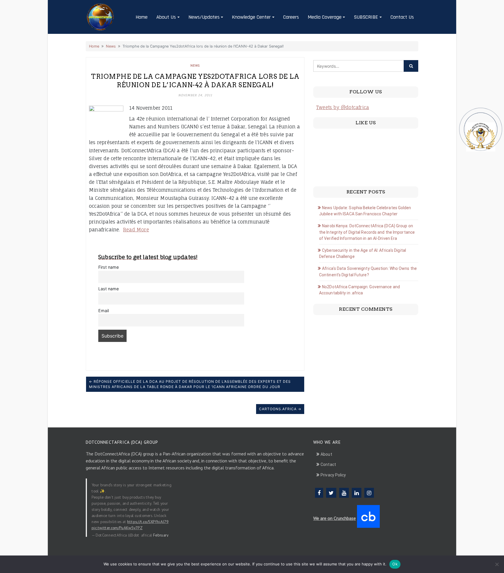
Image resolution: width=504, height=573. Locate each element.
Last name (108, 288)
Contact (328, 464)
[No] (497, 564)
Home (142, 17)
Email (103, 310)
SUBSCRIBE (366, 17)
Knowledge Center (251, 17)
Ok (395, 564)
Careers (291, 17)
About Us (166, 17)
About (326, 454)
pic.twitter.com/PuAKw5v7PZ (117, 527)
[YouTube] (344, 493)
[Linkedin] (356, 493)
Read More (136, 230)
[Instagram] (369, 493)
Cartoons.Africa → (280, 409)
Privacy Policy (333, 475)
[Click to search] (411, 66)
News (111, 46)
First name (108, 267)
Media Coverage (325, 17)
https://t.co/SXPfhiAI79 (148, 521)
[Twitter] (331, 493)
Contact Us (402, 17)
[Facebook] (319, 493)
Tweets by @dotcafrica (342, 107)
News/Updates (204, 17)
